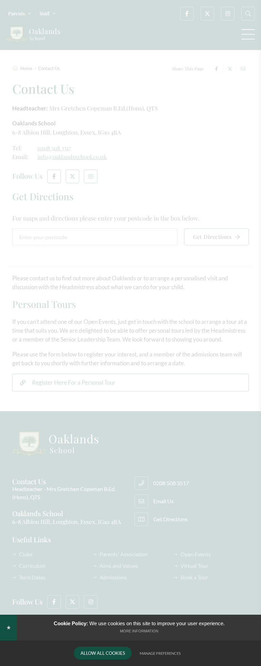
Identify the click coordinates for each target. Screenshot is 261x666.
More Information (139, 631)
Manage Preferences (160, 653)
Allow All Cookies (103, 653)
